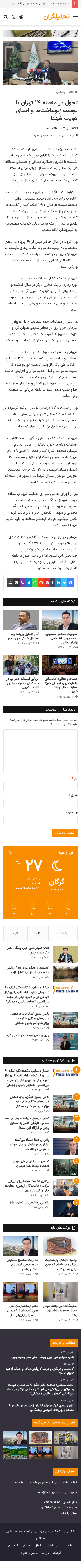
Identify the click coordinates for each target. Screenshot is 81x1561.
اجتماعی (61, 92)
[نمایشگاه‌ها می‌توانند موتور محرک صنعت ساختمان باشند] (60, 1292)
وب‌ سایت (72, 812)
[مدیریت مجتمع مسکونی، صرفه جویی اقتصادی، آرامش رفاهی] (60, 620)
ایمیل (73, 795)
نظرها (16, 933)
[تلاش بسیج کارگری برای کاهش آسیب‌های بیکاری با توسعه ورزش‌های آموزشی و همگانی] (65, 1020)
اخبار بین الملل (44, 1546)
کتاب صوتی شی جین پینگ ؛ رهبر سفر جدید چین (28, 950)
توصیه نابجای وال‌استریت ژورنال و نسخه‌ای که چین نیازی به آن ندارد (61, 1265)
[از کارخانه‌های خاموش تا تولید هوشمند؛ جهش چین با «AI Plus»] (66, 1437)
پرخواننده (63, 933)
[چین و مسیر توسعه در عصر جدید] (65, 1041)
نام (75, 779)
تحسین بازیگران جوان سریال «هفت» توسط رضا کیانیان (31, 1163)
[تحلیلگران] (40, 33)
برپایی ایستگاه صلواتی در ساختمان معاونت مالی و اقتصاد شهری (22, 683)
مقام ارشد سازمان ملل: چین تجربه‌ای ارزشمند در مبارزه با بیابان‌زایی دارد (22, 1311)
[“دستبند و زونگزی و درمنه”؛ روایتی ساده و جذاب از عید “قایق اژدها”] (65, 974)
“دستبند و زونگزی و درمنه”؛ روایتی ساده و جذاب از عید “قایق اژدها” (28, 970)
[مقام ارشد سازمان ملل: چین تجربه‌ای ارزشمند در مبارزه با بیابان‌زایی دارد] (20, 1292)
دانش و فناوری (29, 1553)
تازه (38, 933)
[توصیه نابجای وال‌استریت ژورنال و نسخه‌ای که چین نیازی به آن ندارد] (60, 1246)
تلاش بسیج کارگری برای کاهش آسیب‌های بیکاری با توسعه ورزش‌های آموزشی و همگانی (30, 1018)
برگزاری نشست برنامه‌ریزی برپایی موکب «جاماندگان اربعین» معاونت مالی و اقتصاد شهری (27, 1186)
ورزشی (45, 1553)
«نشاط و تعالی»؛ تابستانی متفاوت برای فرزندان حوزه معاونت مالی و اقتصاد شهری (61, 685)
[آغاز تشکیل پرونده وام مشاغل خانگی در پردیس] (21, 620)
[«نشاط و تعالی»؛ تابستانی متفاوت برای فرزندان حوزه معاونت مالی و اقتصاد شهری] (60, 665)
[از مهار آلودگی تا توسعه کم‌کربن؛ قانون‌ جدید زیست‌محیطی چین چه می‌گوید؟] (15, 1452)
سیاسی (60, 1546)
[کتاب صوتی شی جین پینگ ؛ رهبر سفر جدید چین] (65, 954)
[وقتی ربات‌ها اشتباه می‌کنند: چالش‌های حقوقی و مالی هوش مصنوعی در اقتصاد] (65, 1146)
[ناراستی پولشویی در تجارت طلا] (65, 1208)
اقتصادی (13, 1546)
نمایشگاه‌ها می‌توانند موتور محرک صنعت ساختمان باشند (60, 1311)
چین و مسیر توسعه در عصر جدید (28, 1035)
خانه (72, 92)
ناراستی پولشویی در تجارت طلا (30, 1202)
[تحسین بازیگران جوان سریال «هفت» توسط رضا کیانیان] (65, 1167)
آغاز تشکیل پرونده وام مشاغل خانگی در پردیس (23, 636)
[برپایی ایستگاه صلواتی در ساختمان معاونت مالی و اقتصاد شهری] (21, 665)
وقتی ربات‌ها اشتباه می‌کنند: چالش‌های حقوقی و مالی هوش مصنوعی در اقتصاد (30, 1145)
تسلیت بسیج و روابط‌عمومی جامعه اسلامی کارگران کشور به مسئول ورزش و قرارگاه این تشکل (27, 1123)
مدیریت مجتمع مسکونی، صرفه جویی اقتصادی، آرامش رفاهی (61, 638)
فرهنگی (56, 1553)
